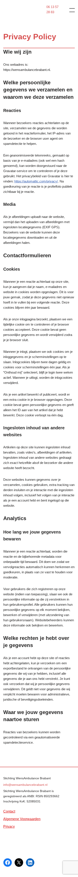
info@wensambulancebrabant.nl (25, 784)
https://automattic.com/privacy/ (36, 181)
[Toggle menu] (69, 10)
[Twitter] (19, 862)
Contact (9, 811)
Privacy (9, 826)
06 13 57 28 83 (52, 9)
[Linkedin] (30, 862)
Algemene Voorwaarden (22, 819)
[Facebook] (7, 862)
